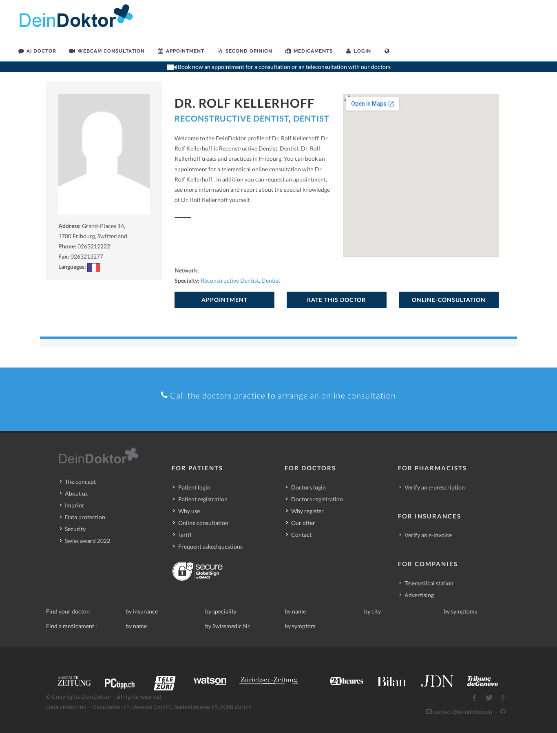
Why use (189, 510)
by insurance (142, 611)
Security (75, 528)
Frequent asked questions (210, 546)
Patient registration (203, 499)
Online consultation (203, 522)
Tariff (185, 534)
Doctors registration (317, 499)
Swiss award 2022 (87, 540)
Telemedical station (428, 583)
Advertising (419, 594)
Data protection (85, 517)
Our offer (303, 522)
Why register (307, 510)
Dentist (311, 118)
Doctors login (308, 487)
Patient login (194, 487)
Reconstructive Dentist (232, 118)
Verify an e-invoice (428, 534)
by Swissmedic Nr (227, 625)
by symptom (300, 625)
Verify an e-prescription (434, 487)
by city (372, 611)
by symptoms (460, 611)
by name (295, 611)
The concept (80, 481)
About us (76, 493)
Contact (301, 534)
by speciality (221, 611)
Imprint (74, 505)
